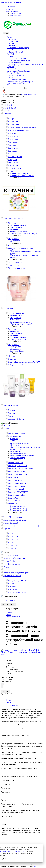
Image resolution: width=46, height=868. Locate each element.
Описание (10, 700)
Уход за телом (13, 239)
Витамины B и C (15, 122)
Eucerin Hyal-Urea (15, 480)
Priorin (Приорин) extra (16, 58)
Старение (14, 439)
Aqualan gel (12, 548)
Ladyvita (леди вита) (15, 75)
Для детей (12, 133)
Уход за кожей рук (15, 246)
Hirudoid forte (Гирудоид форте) (20, 82)
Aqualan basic (13, 545)
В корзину (5, 691)
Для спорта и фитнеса (16, 84)
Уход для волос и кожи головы (20, 249)
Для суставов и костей (17, 592)
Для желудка (13, 136)
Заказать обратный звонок (13, 97)
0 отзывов (9, 660)
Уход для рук (15, 347)
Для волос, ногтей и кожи (18, 130)
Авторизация (15, 13)
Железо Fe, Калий (15, 157)
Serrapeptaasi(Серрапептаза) (19, 581)
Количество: (6, 682)
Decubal (10, 54)
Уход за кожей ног (15, 262)
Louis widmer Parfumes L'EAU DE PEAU (24, 362)
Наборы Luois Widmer (17, 365)
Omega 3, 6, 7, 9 (14, 168)
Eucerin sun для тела (18, 506)
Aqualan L (12, 534)
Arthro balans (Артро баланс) (18, 71)
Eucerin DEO (13, 498)
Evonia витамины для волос (18, 79)
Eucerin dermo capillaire (17, 495)
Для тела (11, 413)
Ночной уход (15, 229)
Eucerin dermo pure (15, 463)
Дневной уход (16, 227)
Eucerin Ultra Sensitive (16, 501)
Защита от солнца (15, 265)
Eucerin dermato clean (16, 434)
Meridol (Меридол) (14, 69)
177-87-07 (28, 95)
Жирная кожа (15, 318)
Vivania (10, 77)
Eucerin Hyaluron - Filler (17, 466)
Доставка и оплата (13, 600)
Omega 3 (11, 171)
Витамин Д (12, 583)
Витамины (11, 46)
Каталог (7, 102)
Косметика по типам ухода (18, 48)
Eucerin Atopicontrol (16, 489)
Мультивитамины (15, 163)
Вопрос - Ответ (12, 705)
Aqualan (10, 67)
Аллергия (12, 119)
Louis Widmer (12, 50)
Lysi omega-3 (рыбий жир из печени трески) (25, 65)
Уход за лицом (14, 223)
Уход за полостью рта (16, 268)
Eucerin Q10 (13, 477)
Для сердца (12, 151)
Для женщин (13, 139)
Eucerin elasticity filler (16, 471)
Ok (35, 866)
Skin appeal (12, 356)
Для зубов (12, 145)
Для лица (12, 410)
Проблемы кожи (14, 437)
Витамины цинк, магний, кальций (22, 127)
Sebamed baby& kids (16, 419)
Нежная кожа (15, 451)
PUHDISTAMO (13, 41)
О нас (10, 2)
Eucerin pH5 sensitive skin (18, 483)
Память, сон (13, 166)
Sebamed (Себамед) (15, 52)
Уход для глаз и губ (18, 340)
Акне (12, 441)
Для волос (12, 416)
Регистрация (15, 15)
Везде (9, 37)
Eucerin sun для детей (18, 510)
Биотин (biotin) (13, 73)
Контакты (17, 2)
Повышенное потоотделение (22, 456)
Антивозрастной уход (19, 225)
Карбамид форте (17, 351)
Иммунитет (12, 160)
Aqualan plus (13, 537)
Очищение (14, 331)
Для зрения (12, 142)
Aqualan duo (13, 539)
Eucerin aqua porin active (17, 474)
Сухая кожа (15, 320)
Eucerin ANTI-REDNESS (18, 492)
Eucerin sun (12, 504)
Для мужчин (13, 148)
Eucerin (10, 56)
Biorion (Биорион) (14, 62)
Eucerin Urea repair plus (17, 486)
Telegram (7, 94)
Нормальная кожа (17, 316)
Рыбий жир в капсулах (19, 174)
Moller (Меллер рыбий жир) (18, 60)
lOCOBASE (12, 39)
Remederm (12, 359)
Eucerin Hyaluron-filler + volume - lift (22, 469)
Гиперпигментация (18, 453)
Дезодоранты (15, 241)
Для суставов (13, 154)
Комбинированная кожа (20, 322)
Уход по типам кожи (16, 313)
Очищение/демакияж (18, 231)
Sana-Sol (10, 43)
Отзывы (9, 703)
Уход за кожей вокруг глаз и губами (24, 234)
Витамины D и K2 (15, 124)
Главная (4, 2)
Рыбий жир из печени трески (22, 176)
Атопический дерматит (19, 443)
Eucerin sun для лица (18, 508)
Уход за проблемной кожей (21, 324)
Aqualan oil (12, 542)
